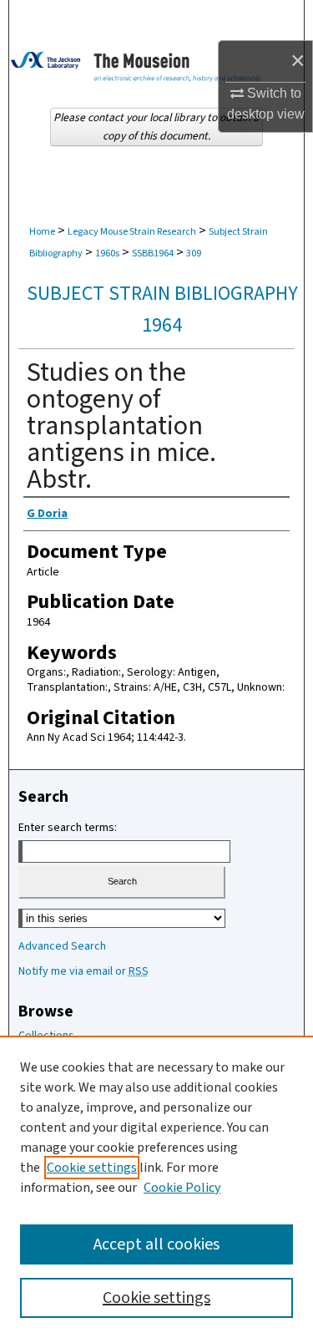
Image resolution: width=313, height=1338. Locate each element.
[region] (156, 1187)
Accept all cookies (156, 1244)
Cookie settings (92, 1167)
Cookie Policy (182, 1187)
